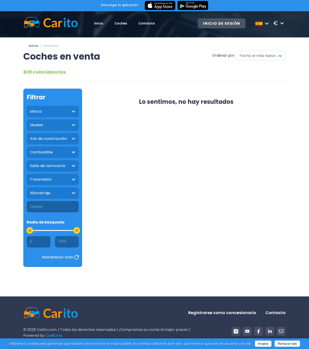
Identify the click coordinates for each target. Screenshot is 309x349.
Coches (120, 23)
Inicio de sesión (221, 23)
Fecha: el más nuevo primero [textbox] (262, 55)
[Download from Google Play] (193, 5)
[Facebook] (258, 331)
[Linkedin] (269, 331)
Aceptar (263, 343)
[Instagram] (235, 331)
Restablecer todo (57, 257)
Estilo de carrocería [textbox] (47, 165)
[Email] (281, 331)
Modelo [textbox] (36, 125)
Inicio (98, 23)
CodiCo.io (53, 335)
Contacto (146, 23)
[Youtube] (247, 331)
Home (33, 46)
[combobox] (261, 56)
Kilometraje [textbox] (40, 193)
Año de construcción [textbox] (48, 138)
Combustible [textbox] (41, 152)
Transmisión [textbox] (41, 179)
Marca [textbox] (36, 111)
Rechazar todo (287, 343)
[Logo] (50, 23)
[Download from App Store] (160, 5)
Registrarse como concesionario (222, 312)
